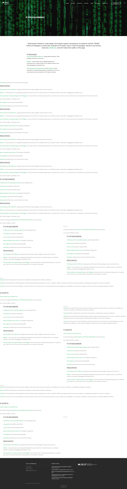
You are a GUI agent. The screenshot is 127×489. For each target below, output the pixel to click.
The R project (30, 56)
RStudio (29, 61)
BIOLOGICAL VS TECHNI (18, 220)
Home (67, 3)
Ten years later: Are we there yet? (58, 469)
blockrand (2, 280)
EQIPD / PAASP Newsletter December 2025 (60, 471)
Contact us (105, 3)
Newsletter (116, 3)
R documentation (31, 68)
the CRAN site (39, 56)
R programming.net (41, 68)
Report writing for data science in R (9, 125)
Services (73, 3)
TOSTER (2, 283)
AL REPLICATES (28, 220)
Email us (53, 48)
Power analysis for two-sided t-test (8, 296)
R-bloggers (51, 68)
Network (86, 3)
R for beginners (4, 102)
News (92, 3)
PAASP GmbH (28, 466)
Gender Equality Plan (31, 470)
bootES (65, 308)
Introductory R (3, 186)
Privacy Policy (29, 468)
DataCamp (2, 82)
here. (40, 220)
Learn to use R (3, 189)
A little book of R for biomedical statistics (10, 183)
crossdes (2, 286)
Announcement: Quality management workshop (61, 466)
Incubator (79, 3)
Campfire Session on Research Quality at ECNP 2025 (62, 477)
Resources (97, 3)
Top (63, 486)
